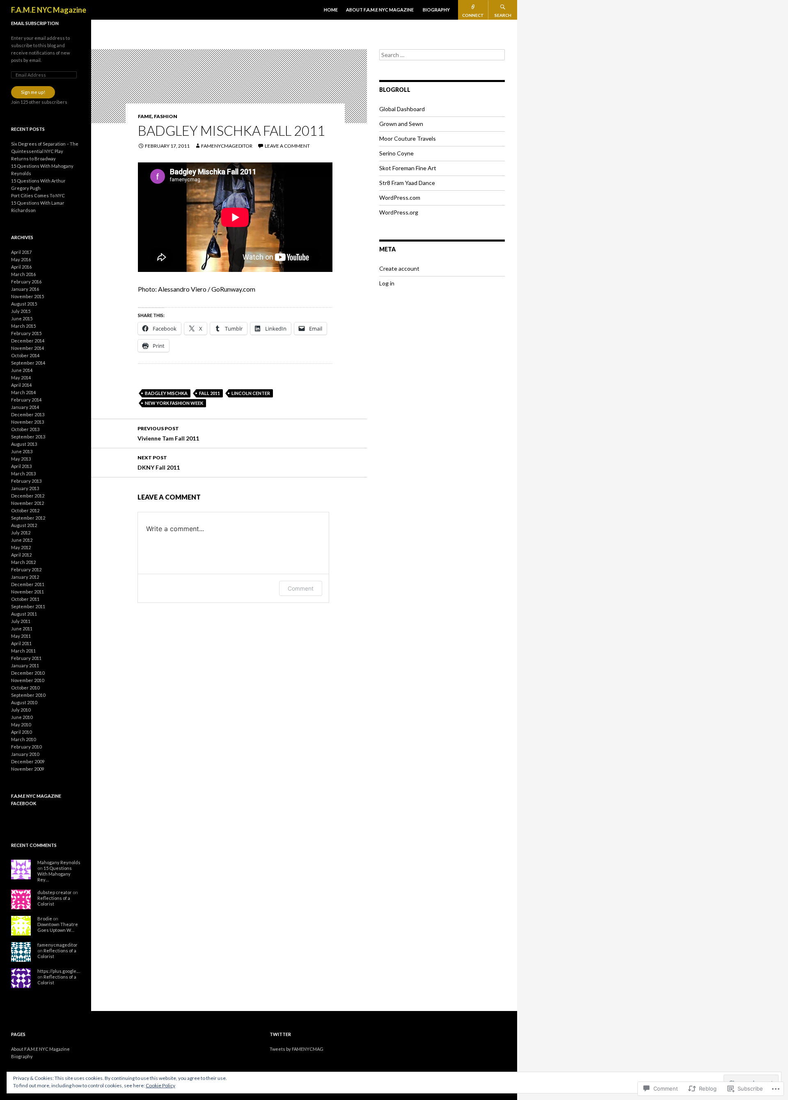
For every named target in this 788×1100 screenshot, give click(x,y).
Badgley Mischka (166, 393)
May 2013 (21, 458)
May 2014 (21, 377)
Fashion (165, 116)
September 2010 (28, 695)
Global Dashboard (402, 108)
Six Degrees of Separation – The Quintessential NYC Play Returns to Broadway (44, 151)
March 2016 (23, 274)
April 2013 (21, 466)
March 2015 (23, 326)
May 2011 (21, 636)
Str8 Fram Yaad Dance (407, 182)
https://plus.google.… (58, 971)
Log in (386, 283)
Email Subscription (35, 23)
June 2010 (21, 717)
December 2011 (27, 584)
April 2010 (21, 732)
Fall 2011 (209, 393)
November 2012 (27, 503)
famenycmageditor (226, 146)
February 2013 (26, 481)
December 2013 (27, 414)
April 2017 (21, 252)
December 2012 (27, 495)
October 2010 (25, 687)
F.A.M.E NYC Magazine (48, 9)
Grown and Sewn (401, 123)
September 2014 (28, 362)
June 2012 (21, 540)
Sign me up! (33, 92)
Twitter (280, 1034)
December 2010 (27, 673)
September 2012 (28, 517)
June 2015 (21, 318)
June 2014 (21, 370)
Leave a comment (287, 146)
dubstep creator (54, 892)
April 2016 (21, 266)
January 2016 (25, 289)
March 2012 (23, 562)
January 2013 (25, 488)
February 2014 (26, 399)
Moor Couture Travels (407, 138)
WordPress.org (398, 212)
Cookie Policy (160, 1085)
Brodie (44, 918)
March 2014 (23, 392)
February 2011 (26, 658)
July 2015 (20, 311)
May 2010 (21, 724)
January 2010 (25, 754)
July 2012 (20, 532)
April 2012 (21, 554)
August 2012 (24, 525)
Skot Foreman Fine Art (407, 167)
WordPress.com (399, 197)
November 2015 (27, 296)
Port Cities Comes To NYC (38, 195)
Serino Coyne (396, 153)
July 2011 (20, 621)
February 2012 (26, 569)
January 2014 (25, 407)
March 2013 (23, 473)
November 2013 (27, 421)
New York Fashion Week (174, 403)
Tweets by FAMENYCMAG (296, 1049)
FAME (145, 116)
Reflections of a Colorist (53, 900)
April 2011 (21, 643)
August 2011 (24, 613)
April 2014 (21, 385)
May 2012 (21, 547)
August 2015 (24, 303)
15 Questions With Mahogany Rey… (54, 873)
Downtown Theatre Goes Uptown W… (57, 927)
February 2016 (26, 281)
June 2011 (21, 628)
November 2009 (27, 768)
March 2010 (23, 739)
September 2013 (28, 436)
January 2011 (25, 665)
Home (331, 9)
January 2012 (25, 577)
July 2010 (20, 709)
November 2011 (27, 591)
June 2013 (21, 451)
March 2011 (23, 650)
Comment (301, 588)
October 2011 (25, 599)
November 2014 (27, 348)
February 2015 (26, 333)
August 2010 (24, 702)
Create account (399, 268)
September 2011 (28, 606)
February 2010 (26, 746)
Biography (436, 9)
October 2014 (25, 355)
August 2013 (24, 444)
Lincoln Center (250, 393)
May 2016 (21, 259)
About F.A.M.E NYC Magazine (380, 9)
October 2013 (25, 429)
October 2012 (25, 510)
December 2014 (27, 340)
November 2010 (27, 680)
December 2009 (27, 761)
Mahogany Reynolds (58, 862)
